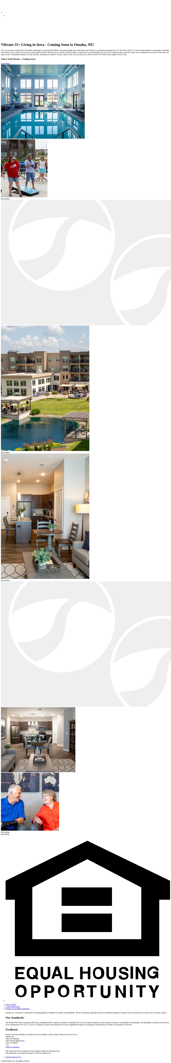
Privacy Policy (11, 1005)
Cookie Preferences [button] (13, 1007)
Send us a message (12, 1047)
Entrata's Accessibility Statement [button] (17, 1009)
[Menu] (2, 12)
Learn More (5, 63)
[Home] (9, 8)
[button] (88, 1001)
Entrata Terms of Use (13, 1057)
